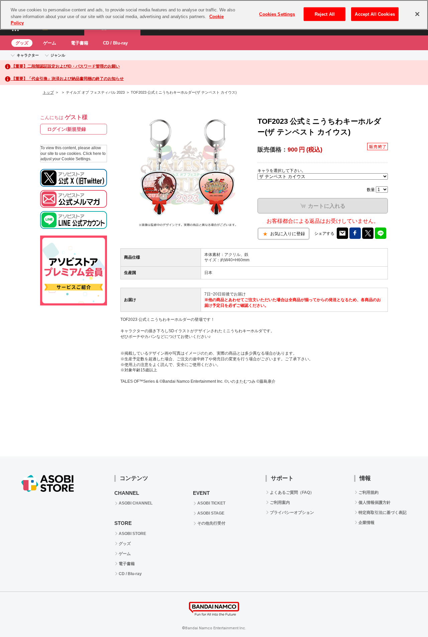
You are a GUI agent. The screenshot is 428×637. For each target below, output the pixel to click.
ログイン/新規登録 (66, 129)
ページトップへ (406, 615)
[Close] (417, 14)
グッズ (21, 43)
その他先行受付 (211, 523)
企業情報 (366, 522)
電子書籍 (79, 43)
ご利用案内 (280, 502)
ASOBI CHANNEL (135, 503)
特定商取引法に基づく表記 (382, 512)
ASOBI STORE (132, 533)
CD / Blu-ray (115, 43)
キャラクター (28, 55)
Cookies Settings (277, 14)
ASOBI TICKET (211, 503)
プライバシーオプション (292, 512)
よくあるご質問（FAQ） (292, 492)
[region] (214, 15)
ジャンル (57, 55)
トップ (48, 92)
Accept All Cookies (375, 14)
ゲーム (49, 43)
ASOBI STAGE (210, 513)
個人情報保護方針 (374, 502)
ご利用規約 (368, 492)
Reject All (325, 14)
